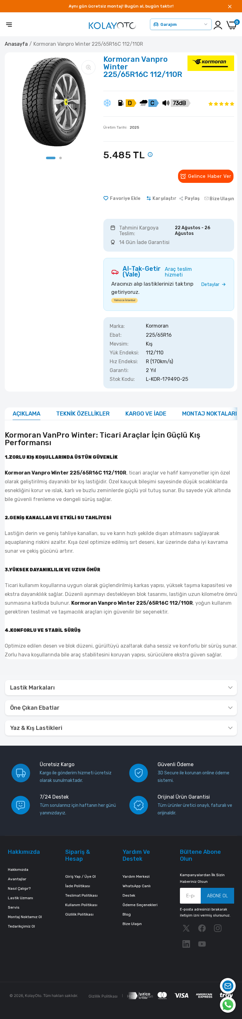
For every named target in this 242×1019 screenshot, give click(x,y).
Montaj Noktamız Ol (25, 917)
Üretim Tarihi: (121, 127)
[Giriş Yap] (218, 25)
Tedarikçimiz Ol (21, 926)
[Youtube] (202, 944)
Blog (127, 914)
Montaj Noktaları (209, 413)
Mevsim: (119, 344)
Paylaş (192, 198)
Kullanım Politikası (81, 905)
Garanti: (119, 370)
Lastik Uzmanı (20, 898)
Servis (14, 907)
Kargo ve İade (145, 413)
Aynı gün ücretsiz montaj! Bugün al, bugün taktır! (121, 6)
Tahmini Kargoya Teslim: (138, 230)
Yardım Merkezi (136, 876)
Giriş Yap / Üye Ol (80, 876)
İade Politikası (77, 886)
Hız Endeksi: (124, 361)
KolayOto (33, 995)
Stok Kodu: (122, 379)
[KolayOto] (112, 25)
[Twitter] (186, 928)
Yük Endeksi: (124, 353)
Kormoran (157, 326)
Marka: (117, 326)
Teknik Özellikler (83, 413)
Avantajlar (17, 879)
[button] (221, 104)
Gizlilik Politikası (79, 914)
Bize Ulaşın (132, 924)
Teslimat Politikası (81, 895)
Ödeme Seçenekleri (140, 905)
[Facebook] (202, 928)
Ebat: (116, 335)
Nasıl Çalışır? (19, 888)
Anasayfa (16, 44)
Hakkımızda (18, 869)
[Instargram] (217, 928)
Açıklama (26, 413)
